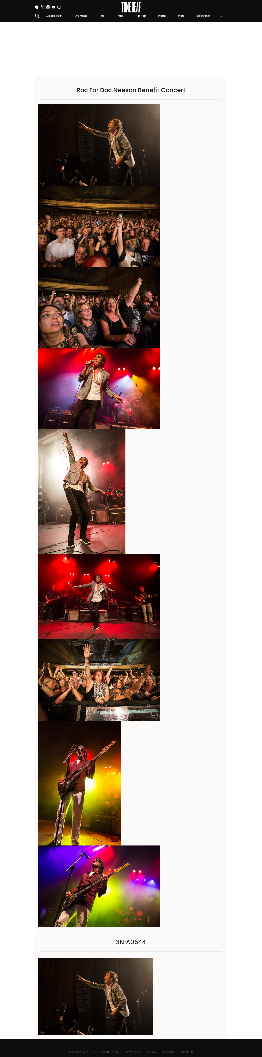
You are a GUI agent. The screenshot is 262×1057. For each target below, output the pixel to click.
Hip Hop (141, 16)
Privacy (151, 1052)
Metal (162, 16)
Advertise (168, 1052)
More (181, 16)
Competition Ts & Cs (82, 1052)
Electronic (203, 16)
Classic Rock (54, 16)
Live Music (80, 16)
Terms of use (133, 1052)
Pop (102, 16)
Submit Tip (186, 1052)
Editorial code (110, 1052)
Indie (120, 16)
